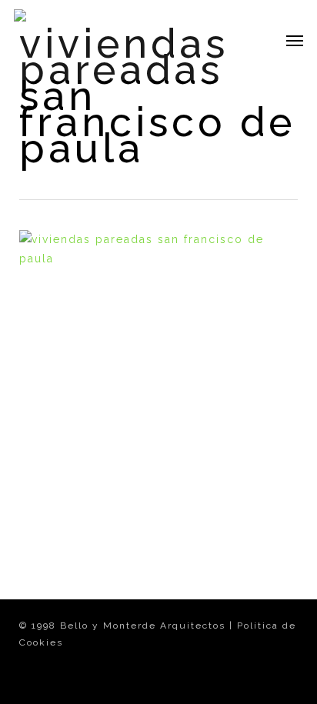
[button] (294, 40)
